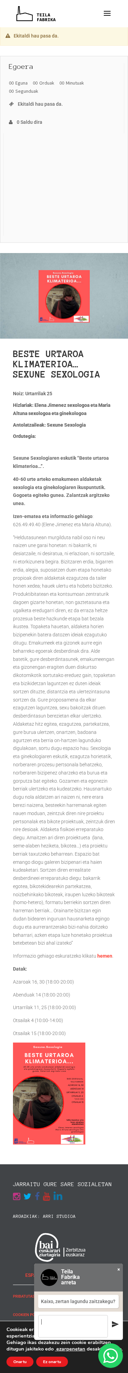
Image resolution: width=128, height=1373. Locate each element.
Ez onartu (52, 1361)
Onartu (20, 1361)
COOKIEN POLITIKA (29, 1315)
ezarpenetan (70, 1349)
